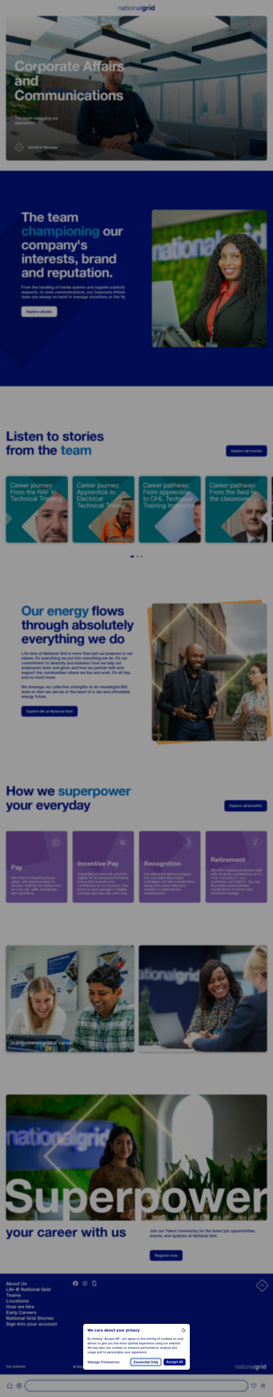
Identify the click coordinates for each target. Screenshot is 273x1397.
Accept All (174, 1362)
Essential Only (146, 1362)
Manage (103, 1362)
